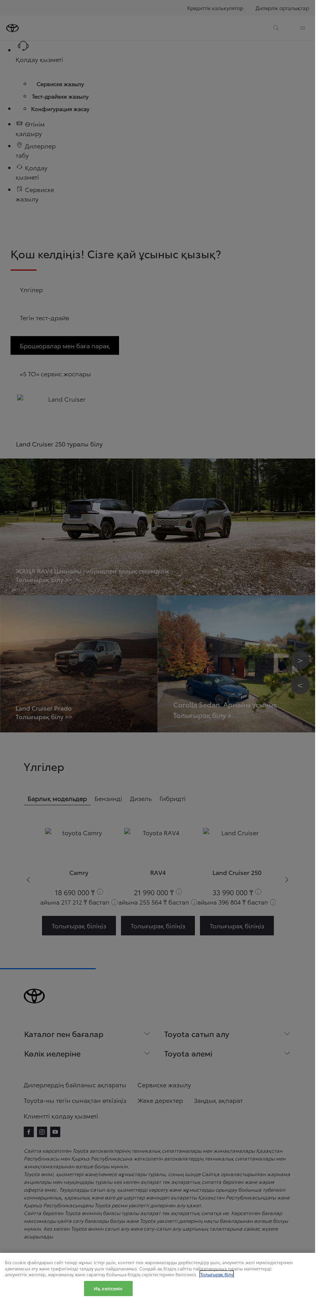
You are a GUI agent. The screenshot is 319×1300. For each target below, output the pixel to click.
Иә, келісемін (108, 1288)
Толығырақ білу (216, 1274)
